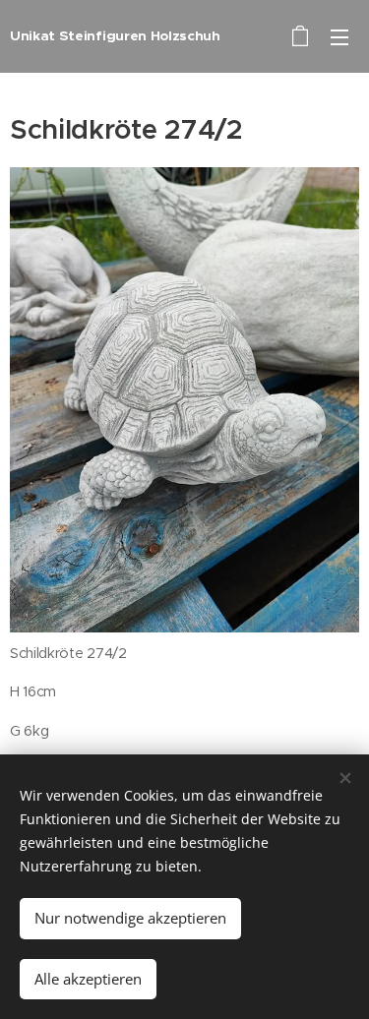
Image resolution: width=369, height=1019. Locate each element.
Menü (339, 36)
